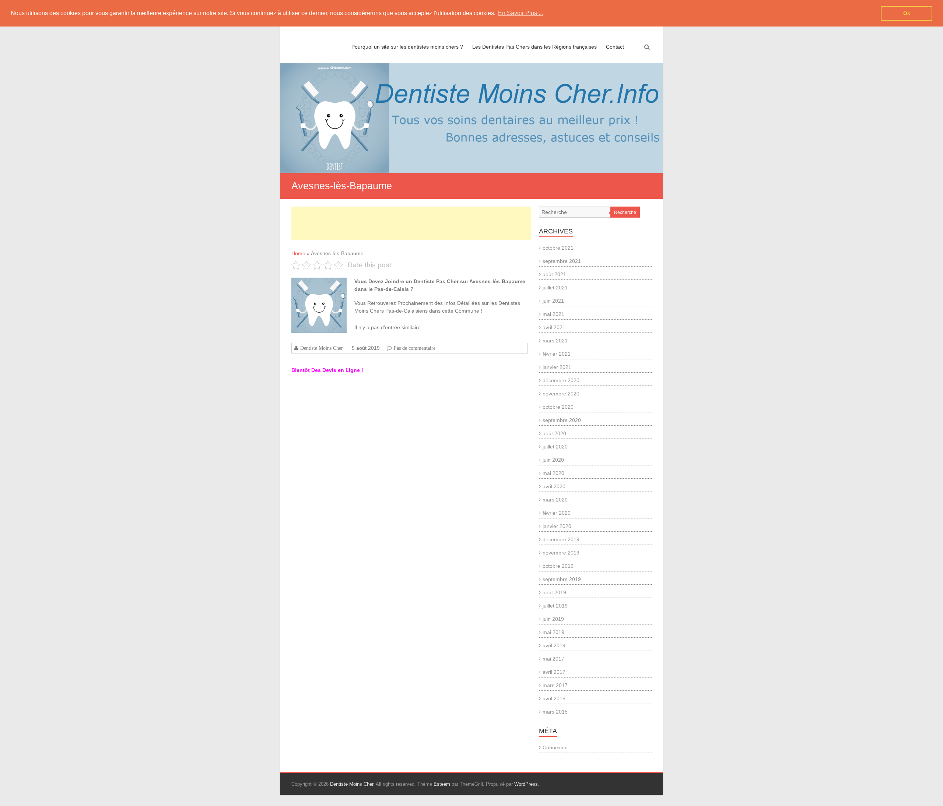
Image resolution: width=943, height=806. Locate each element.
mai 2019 (553, 632)
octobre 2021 (558, 248)
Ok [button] (906, 13)
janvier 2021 (557, 367)
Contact (615, 47)
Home (298, 253)
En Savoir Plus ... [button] (520, 13)
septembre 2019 (562, 579)
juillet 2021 (555, 288)
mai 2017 (553, 659)
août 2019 (554, 592)
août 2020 (554, 433)
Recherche (625, 212)
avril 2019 (554, 645)
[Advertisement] (411, 223)
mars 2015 (555, 712)
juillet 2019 (555, 606)
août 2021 (554, 274)
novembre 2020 (561, 394)
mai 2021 (553, 314)
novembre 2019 (561, 553)
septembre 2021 (562, 261)
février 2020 (557, 513)
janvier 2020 (557, 526)
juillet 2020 (555, 447)
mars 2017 (555, 685)
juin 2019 (553, 619)
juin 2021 (553, 301)
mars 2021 (555, 341)
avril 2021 (554, 327)
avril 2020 (554, 486)
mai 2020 (553, 473)
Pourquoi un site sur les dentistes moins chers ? (407, 47)
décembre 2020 (561, 380)
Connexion (555, 747)
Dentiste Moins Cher (321, 348)
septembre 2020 (562, 420)
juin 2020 (553, 460)
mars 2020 (555, 500)
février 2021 (557, 354)
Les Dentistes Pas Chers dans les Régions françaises (534, 47)
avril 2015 (554, 698)
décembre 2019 (561, 539)
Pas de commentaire (414, 348)
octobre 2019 (558, 566)
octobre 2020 (558, 407)
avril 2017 (554, 672)
